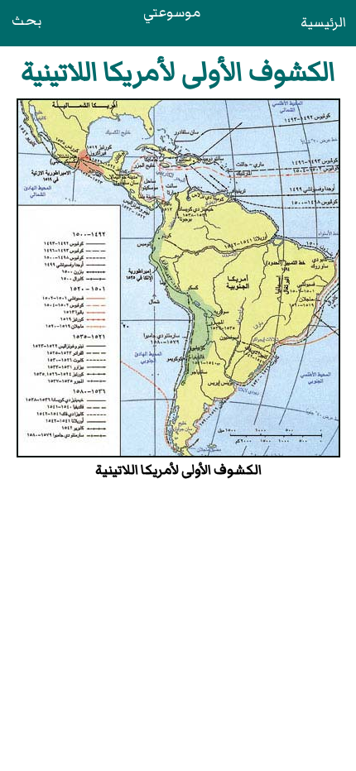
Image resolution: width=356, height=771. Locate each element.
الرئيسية (323, 22)
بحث (26, 20)
